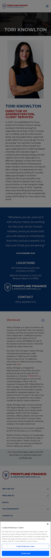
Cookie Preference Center (25, 546)
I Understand (25, 553)
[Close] (47, 524)
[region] (25, 539)
